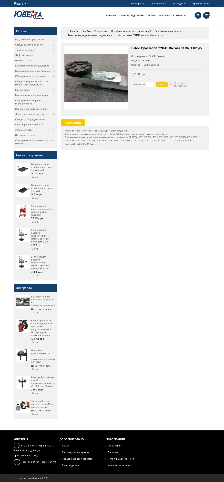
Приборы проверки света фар (31, 108)
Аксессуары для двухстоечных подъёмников (90, 35)
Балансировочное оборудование (33, 70)
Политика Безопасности (121, 458)
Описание (73, 122)
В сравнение (180, 85)
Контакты (179, 15)
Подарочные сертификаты (77, 458)
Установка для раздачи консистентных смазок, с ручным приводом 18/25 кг (40, 262)
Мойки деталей (23, 60)
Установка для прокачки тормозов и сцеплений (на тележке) (42, 210)
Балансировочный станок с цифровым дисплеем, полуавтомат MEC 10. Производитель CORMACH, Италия (42, 328)
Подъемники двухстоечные (168, 31)
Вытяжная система (25, 135)
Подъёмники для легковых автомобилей (131, 31)
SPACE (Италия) (156, 56)
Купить (34, 177)
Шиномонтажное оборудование (32, 65)
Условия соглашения (120, 465)
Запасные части (23, 129)
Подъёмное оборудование (29, 39)
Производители (71, 465)
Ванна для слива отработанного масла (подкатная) (42, 167)
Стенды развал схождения (29, 44)
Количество (139, 84)
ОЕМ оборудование (132, 15)
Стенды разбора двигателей (30, 119)
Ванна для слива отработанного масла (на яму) (42, 188)
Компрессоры (22, 89)
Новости (164, 15)
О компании (114, 445)
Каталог (111, 15)
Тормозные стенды (25, 49)
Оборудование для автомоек (30, 76)
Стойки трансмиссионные (29, 124)
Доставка (113, 452)
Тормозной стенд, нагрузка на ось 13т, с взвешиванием (42, 404)
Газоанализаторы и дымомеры (31, 95)
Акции (151, 15)
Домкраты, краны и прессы (29, 114)
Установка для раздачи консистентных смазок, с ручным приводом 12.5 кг (40, 235)
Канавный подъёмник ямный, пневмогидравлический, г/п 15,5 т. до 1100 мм (44, 381)
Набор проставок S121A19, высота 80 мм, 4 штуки (139, 35)
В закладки (180, 83)
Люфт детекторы (24, 55)
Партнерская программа (76, 452)
